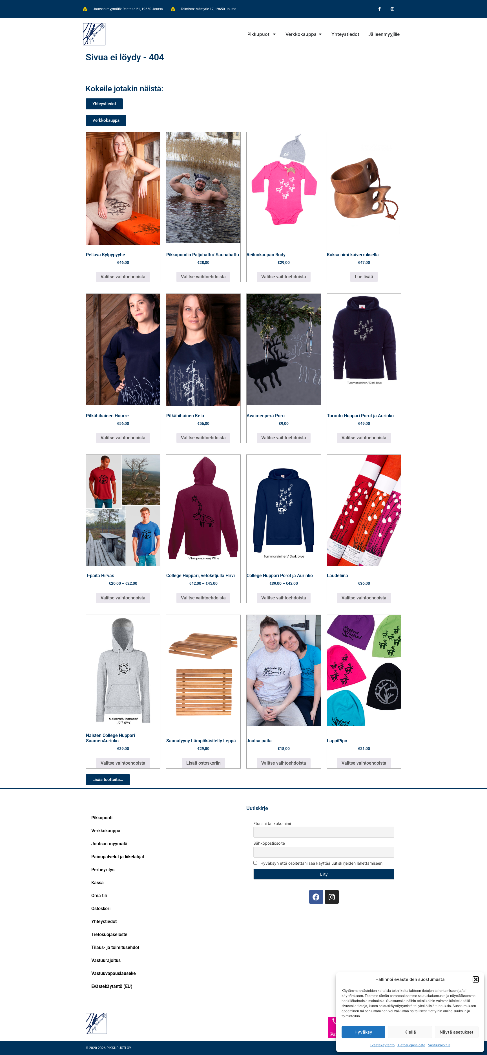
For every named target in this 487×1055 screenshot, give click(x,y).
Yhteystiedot (104, 921)
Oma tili (99, 895)
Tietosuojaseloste (411, 1045)
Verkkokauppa (105, 830)
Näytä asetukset (456, 1032)
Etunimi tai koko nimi (272, 823)
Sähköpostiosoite (269, 843)
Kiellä (410, 1032)
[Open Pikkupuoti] (274, 34)
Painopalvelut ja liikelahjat (117, 856)
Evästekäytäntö (382, 1045)
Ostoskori (100, 908)
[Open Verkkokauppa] (320, 34)
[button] (476, 979)
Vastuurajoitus (439, 1045)
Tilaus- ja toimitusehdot (115, 947)
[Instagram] (392, 9)
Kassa (97, 882)
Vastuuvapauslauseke (113, 973)
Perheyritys (102, 869)
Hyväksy (363, 1032)
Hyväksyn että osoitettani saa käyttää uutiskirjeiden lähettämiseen (320, 863)
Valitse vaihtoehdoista (123, 276)
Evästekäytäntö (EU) (111, 986)
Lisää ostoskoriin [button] (203, 763)
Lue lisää (364, 276)
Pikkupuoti (101, 817)
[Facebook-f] (379, 9)
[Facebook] (316, 897)
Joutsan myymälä (109, 843)
